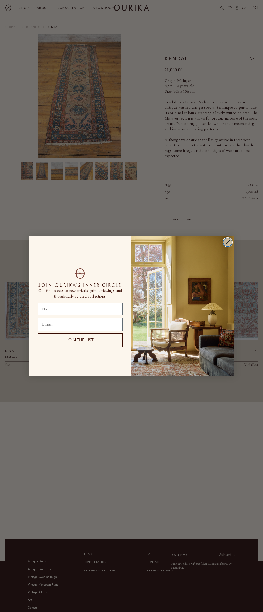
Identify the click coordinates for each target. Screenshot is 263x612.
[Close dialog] (227, 242)
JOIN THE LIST (80, 339)
